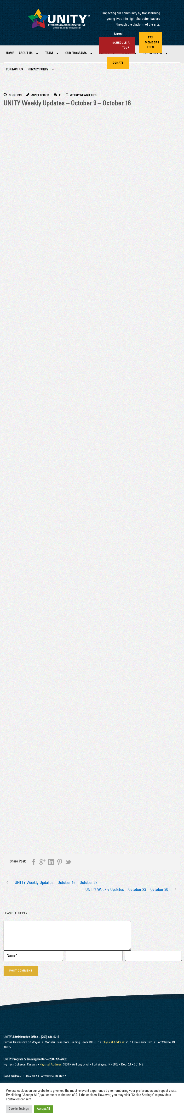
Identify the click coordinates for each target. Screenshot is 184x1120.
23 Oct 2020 (15, 95)
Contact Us (14, 69)
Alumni (118, 34)
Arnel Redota (40, 95)
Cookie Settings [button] (19, 1109)
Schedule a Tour (121, 45)
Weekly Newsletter (83, 95)
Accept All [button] (43, 1109)
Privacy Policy (38, 69)
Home (10, 53)
